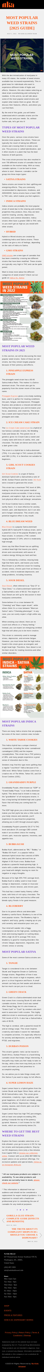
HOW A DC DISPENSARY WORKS (18, 1320)
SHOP (6, 1306)
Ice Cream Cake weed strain (18, 428)
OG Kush (37, 480)
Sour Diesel (7, 586)
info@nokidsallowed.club (13, 1270)
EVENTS (7, 1311)
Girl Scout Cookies (10, 474)
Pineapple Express (10, 396)
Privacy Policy (11, 1332)
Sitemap (27, 1335)
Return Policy (24, 1332)
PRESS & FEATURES (13, 1315)
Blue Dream (7, 527)
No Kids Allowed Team (27, 33)
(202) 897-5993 (10, 1267)
